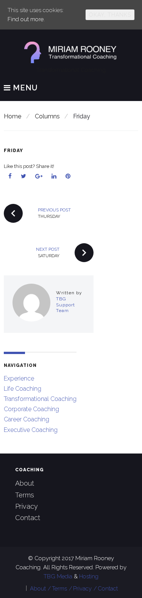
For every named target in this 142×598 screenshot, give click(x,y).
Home (12, 116)
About (24, 483)
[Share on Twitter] (23, 176)
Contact (27, 518)
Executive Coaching (31, 429)
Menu (24, 88)
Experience (19, 378)
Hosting (88, 576)
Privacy (26, 506)
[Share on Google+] (39, 176)
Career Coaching (26, 419)
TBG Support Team (65, 304)
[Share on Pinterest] (68, 176)
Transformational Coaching (40, 398)
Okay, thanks (110, 15)
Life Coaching (22, 388)
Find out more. (26, 19)
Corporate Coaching (31, 409)
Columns (47, 116)
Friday (13, 150)
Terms (24, 495)
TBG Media (59, 576)
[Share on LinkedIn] (54, 176)
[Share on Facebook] (10, 176)
